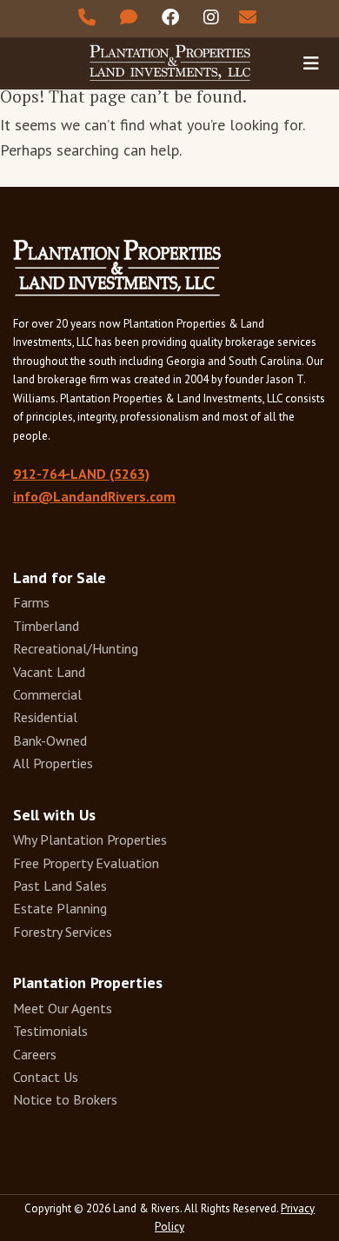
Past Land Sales (60, 885)
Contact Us (45, 1076)
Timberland (46, 625)
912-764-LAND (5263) (81, 473)
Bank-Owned (50, 740)
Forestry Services (62, 931)
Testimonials (50, 1030)
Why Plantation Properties (90, 839)
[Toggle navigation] (311, 62)
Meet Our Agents (62, 1008)
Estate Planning (60, 908)
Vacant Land (49, 671)
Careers (34, 1054)
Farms (31, 602)
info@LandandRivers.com (94, 496)
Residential (45, 717)
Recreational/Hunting (75, 648)
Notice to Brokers (65, 1099)
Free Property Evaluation (86, 863)
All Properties (53, 763)
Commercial (47, 694)
